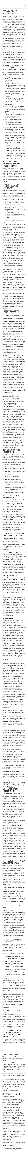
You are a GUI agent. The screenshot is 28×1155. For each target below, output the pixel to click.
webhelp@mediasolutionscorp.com (11, 1042)
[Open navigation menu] (25, 5)
